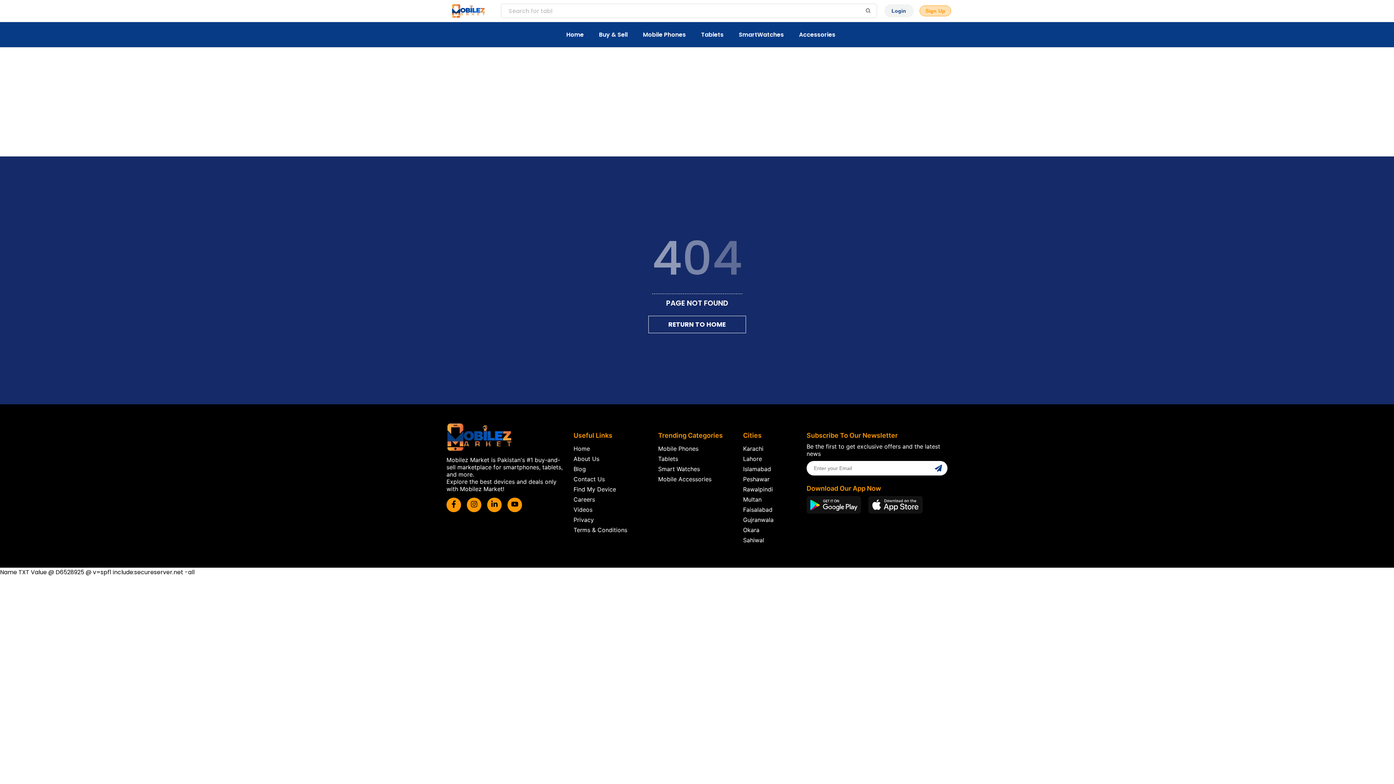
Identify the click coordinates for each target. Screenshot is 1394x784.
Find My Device (595, 489)
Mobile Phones (664, 34)
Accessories (817, 34)
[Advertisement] (697, 102)
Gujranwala (758, 519)
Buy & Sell (613, 34)
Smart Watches (679, 469)
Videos (583, 509)
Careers (584, 499)
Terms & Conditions (600, 530)
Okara (751, 530)
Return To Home (697, 324)
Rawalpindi (758, 489)
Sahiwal (753, 540)
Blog (580, 469)
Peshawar (756, 479)
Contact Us (589, 479)
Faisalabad (758, 509)
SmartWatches (761, 34)
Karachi (753, 448)
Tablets (712, 34)
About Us (586, 458)
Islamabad (757, 469)
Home (575, 34)
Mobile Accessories (685, 479)
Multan (752, 499)
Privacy (584, 519)
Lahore (752, 458)
